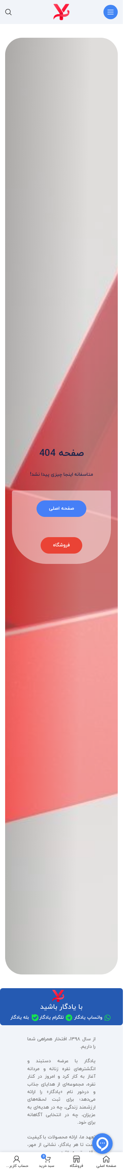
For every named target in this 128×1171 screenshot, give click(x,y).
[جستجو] (8, 12)
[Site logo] (61, 12)
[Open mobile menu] (110, 12)
